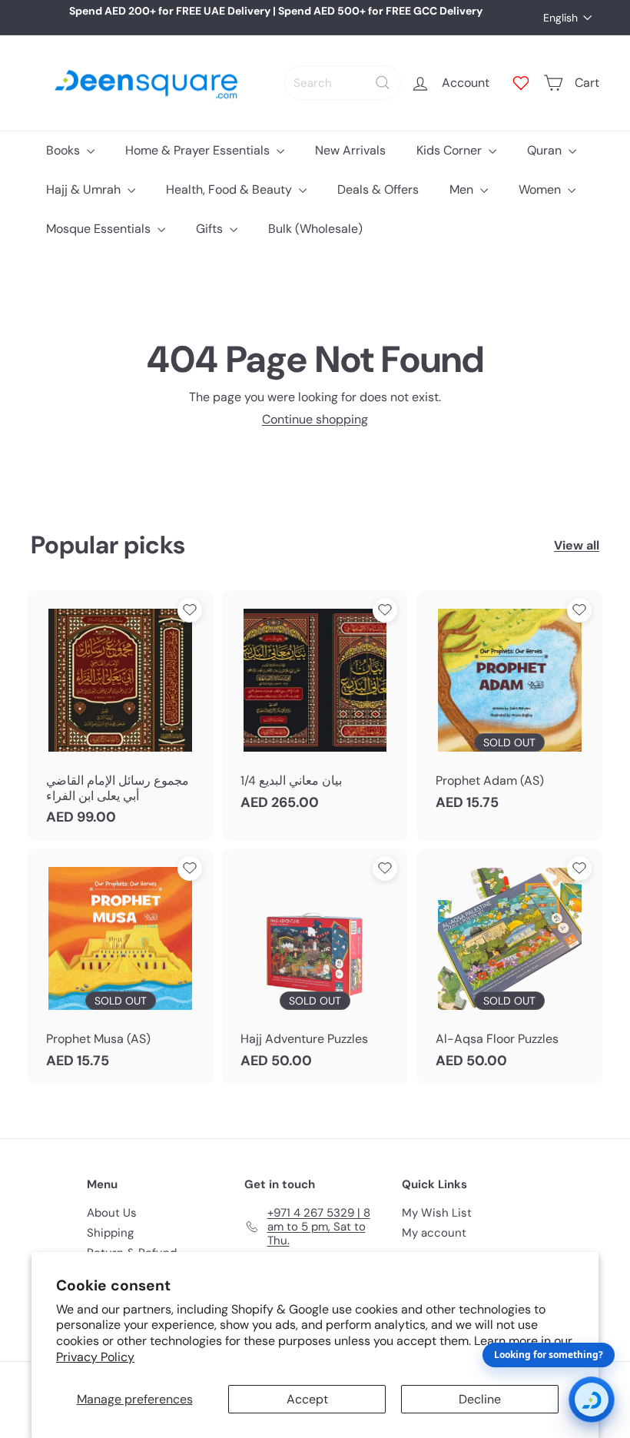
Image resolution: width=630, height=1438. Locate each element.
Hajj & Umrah (85, 189)
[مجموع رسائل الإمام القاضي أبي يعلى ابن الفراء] (120, 715)
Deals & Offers (378, 189)
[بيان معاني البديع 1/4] (314, 708)
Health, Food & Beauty (230, 189)
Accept (307, 1399)
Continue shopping (315, 419)
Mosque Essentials (100, 229)
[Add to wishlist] (189, 610)
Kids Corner (450, 150)
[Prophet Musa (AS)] (120, 966)
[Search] (382, 82)
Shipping (110, 1232)
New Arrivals (350, 150)
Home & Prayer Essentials (199, 150)
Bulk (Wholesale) (315, 229)
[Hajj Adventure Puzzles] (314, 966)
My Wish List (437, 1212)
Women (541, 189)
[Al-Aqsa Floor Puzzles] (509, 966)
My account (434, 1232)
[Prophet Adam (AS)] (509, 708)
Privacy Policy (95, 1357)
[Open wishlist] (520, 83)
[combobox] (342, 82)
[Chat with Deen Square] (592, 1400)
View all (576, 545)
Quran (546, 150)
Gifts (211, 229)
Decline (480, 1399)
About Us (112, 1212)
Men (462, 189)
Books (64, 150)
